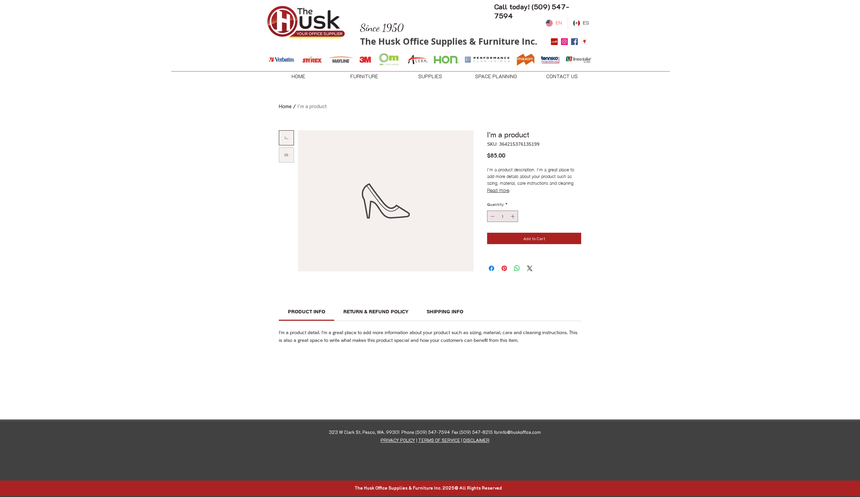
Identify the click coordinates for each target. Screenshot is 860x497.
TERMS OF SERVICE (439, 440)
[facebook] (574, 41)
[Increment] (513, 216)
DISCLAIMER (476, 440)
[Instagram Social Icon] (564, 41)
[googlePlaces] (584, 41)
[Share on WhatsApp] (517, 268)
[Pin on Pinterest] (504, 268)
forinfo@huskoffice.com (517, 432)
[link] (306, 312)
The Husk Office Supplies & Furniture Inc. (448, 41)
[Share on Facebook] (491, 268)
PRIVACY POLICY (398, 440)
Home (285, 105)
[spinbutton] (503, 216)
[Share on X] (530, 268)
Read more (498, 189)
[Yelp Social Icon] (554, 41)
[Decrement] (492, 216)
